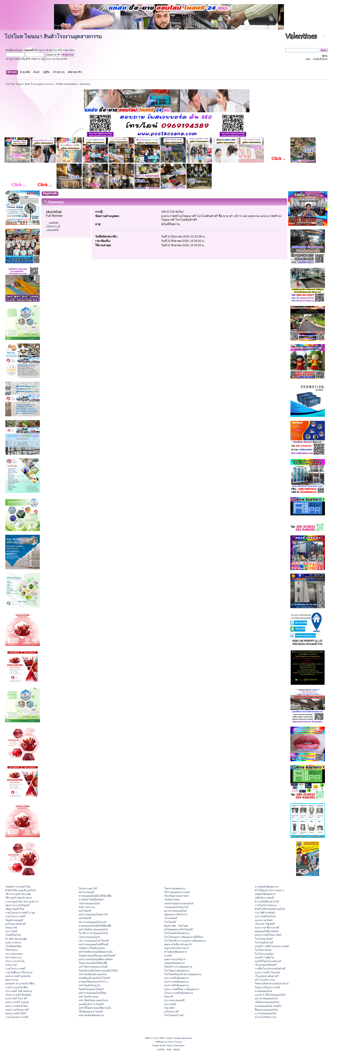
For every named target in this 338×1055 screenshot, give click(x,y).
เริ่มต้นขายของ (172, 899)
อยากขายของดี (86, 892)
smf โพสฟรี (85, 910)
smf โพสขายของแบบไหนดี (93, 966)
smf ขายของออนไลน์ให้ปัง (92, 992)
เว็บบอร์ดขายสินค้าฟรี (266, 976)
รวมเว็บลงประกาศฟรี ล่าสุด (20, 912)
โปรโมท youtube (264, 953)
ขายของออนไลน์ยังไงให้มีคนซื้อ (95, 895)
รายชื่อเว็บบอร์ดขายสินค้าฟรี (270, 968)
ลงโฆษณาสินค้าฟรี (15, 923)
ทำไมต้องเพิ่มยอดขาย (175, 951)
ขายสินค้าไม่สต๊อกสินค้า (91, 899)
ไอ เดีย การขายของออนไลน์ (93, 933)
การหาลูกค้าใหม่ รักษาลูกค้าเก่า (22, 901)
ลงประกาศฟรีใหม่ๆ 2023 (268, 935)
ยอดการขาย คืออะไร (175, 959)
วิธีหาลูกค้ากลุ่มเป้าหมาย (18, 897)
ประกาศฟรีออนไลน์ (265, 916)
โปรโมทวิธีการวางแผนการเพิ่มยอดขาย (185, 940)
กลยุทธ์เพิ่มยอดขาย (174, 963)
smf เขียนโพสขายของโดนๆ (93, 1000)
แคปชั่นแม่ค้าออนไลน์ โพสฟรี (94, 978)
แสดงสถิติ (52, 230)
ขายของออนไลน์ (263, 991)
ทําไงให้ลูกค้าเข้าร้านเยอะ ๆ (269, 890)
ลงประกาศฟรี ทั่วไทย (16, 1006)
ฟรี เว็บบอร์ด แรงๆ (265, 979)
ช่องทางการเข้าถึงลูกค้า (17, 905)
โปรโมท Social (263, 949)
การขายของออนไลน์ (265, 1013)
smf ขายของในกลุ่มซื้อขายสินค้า (96, 959)
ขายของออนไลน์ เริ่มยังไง (268, 1006)
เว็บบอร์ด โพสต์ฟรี (265, 923)
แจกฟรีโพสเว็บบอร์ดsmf (268, 961)
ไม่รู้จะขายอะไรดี (88, 888)
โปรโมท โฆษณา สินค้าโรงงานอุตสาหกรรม (53, 36)
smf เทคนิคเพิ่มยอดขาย (91, 1015)
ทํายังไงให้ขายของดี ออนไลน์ (20, 890)
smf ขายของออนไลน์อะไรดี (93, 914)
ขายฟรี (168, 955)
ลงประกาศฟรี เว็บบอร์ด (267, 972)
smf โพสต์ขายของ (88, 996)
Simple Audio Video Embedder (168, 1045)
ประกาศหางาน (13, 957)
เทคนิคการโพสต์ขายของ (92, 948)
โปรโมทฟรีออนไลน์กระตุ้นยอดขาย (182, 974)
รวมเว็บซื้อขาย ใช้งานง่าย (18, 972)
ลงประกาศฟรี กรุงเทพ (17, 1002)
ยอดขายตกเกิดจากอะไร (176, 948)
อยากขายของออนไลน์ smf (92, 922)
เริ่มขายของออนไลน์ (89, 903)
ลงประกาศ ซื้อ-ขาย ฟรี (267, 927)
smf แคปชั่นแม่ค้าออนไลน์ (92, 974)
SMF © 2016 (166, 1038)
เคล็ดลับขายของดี (264, 897)
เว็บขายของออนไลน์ (89, 937)
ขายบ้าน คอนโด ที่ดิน (16, 987)
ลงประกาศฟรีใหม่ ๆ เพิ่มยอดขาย (181, 989)
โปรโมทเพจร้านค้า (174, 1015)
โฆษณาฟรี (11, 927)
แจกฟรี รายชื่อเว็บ (264, 957)
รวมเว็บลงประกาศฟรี (16, 1017)
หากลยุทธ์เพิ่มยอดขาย (266, 886)
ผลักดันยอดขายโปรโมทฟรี (178, 929)
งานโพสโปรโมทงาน (266, 905)
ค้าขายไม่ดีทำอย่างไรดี (267, 901)
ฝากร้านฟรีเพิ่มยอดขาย (176, 985)
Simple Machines (183, 1038)
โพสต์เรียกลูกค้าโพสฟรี (91, 989)
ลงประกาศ (11, 964)
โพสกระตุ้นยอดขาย (174, 888)
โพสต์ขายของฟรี (14, 920)
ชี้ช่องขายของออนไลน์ (266, 1009)
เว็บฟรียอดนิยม (13, 946)
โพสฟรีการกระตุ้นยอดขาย (178, 966)
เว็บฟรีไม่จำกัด (13, 935)
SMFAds (159, 1042)
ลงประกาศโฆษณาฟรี (17, 1009)
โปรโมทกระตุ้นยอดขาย (176, 970)
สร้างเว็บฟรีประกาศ (265, 1017)
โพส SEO (169, 1007)
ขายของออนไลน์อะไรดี (176, 907)
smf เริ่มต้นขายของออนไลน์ (93, 929)
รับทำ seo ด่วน (87, 907)
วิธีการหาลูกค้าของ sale (18, 894)
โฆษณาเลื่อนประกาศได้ (267, 987)
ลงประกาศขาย (13, 942)
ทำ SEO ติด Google (16, 938)
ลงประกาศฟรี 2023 (15, 1013)
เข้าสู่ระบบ (51, 50)
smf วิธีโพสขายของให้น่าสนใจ (95, 1007)
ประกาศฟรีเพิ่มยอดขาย (176, 978)
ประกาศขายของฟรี (174, 1000)
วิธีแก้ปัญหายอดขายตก (176, 895)
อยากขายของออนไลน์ (175, 910)
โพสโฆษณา (11, 949)
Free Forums (175, 1042)
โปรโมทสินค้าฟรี (264, 942)
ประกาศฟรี (11, 931)
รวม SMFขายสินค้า (265, 912)
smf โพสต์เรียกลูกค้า (90, 985)
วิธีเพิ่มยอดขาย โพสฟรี (91, 1011)
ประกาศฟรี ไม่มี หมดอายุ (18, 991)
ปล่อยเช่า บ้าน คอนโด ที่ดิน (19, 983)
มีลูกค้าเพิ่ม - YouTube (176, 925)
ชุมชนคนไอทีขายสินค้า (267, 931)
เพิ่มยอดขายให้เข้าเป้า (176, 914)
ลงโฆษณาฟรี (171, 1011)
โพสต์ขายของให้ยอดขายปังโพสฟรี (97, 955)
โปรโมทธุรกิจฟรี (264, 938)
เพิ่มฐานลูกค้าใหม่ (14, 909)
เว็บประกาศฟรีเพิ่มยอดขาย (178, 992)
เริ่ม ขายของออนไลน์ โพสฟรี (94, 940)
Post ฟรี (168, 996)
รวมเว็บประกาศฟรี (15, 916)
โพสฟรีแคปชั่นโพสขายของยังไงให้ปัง (98, 970)
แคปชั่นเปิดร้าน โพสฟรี (91, 1004)
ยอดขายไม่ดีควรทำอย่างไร (178, 944)
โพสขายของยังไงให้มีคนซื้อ (93, 963)
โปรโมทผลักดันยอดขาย (176, 933)
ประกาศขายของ (14, 953)
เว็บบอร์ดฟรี (170, 918)
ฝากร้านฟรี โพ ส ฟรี (16, 998)
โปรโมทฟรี (170, 922)
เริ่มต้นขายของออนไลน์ (267, 1002)
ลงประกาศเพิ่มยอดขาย (176, 981)
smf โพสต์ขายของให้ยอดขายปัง (95, 951)
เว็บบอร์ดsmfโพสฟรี (266, 964)
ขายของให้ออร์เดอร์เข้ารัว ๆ (93, 981)
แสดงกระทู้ (53, 226)
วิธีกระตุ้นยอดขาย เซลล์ (177, 892)
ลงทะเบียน (69, 50)
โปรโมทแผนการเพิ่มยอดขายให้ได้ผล (183, 937)
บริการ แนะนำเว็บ (15, 961)
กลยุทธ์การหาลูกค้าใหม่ (17, 886)
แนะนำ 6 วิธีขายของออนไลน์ (270, 994)
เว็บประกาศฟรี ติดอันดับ (18, 994)
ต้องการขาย (11, 979)
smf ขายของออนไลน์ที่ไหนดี (93, 944)
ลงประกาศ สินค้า (264, 920)
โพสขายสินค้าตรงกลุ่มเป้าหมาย (272, 983)
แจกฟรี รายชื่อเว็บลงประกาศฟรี (272, 946)
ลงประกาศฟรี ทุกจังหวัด (18, 976)
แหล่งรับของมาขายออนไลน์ (178, 903)
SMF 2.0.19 (151, 1038)
